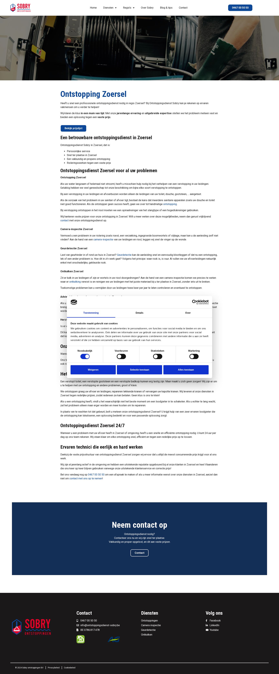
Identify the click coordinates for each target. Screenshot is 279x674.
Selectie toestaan (139, 369)
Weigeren (93, 369)
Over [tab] (188, 312)
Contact (183, 7)
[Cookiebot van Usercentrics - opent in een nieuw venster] (194, 302)
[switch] (121, 356)
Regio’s (127, 7)
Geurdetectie (124, 254)
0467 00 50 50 (96, 474)
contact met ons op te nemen (85, 478)
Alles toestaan (186, 369)
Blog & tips (166, 7)
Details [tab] (140, 312)
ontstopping (170, 204)
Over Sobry (147, 7)
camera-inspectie (103, 239)
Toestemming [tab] (91, 312)
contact (64, 220)
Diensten (108, 7)
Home (93, 7)
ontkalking (75, 281)
